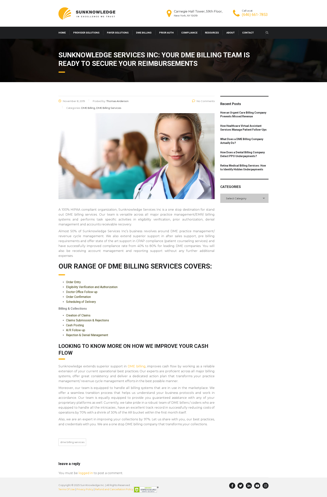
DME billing (137, 366)
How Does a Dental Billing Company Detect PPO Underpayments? (242, 154)
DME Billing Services (72, 442)
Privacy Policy (84, 489)
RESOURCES (212, 32)
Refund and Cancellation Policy (114, 489)
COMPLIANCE (189, 32)
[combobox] (244, 198)
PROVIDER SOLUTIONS (86, 32)
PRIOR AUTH (166, 32)
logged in (86, 473)
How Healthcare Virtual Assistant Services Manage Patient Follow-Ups (243, 127)
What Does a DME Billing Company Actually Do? (241, 141)
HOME (62, 32)
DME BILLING (144, 32)
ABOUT (230, 32)
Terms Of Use (66, 489)
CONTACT (248, 32)
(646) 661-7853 (255, 14)
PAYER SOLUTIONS (117, 32)
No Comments (206, 101)
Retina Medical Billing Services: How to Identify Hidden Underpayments (243, 167)
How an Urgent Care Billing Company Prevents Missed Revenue (243, 114)
